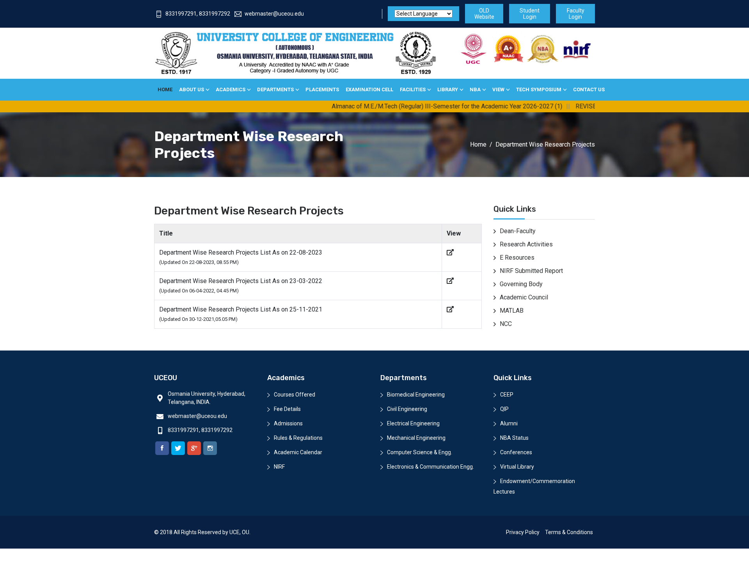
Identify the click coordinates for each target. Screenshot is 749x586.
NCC (506, 324)
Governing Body (521, 284)
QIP (504, 409)
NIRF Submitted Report (531, 270)
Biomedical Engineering (416, 394)
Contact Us (589, 89)
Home (165, 89)
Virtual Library (517, 467)
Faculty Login (575, 13)
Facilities (413, 89)
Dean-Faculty (518, 231)
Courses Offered (294, 394)
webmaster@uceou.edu (274, 14)
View (498, 89)
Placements (322, 89)
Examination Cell (369, 89)
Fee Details (287, 409)
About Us (191, 89)
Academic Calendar (298, 452)
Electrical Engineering (413, 423)
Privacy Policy (523, 532)
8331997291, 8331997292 (197, 14)
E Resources (517, 257)
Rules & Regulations (298, 438)
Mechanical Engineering (416, 438)
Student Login (530, 13)
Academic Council (524, 297)
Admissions (288, 423)
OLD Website (484, 13)
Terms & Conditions (569, 532)
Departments (275, 89)
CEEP (506, 394)
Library (447, 89)
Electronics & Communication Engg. (430, 467)
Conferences (516, 452)
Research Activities (526, 244)
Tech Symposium (538, 89)
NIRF (279, 467)
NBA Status (514, 438)
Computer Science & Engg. (419, 452)
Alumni (509, 423)
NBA (475, 89)
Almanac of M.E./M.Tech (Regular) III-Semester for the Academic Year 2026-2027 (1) (429, 106)
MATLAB (512, 310)
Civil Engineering (407, 409)
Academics (230, 89)
